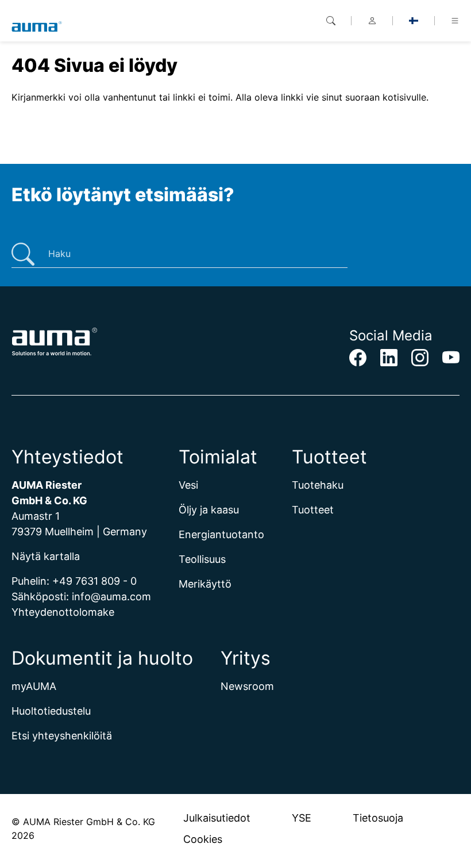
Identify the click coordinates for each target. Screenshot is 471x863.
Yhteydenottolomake (62, 612)
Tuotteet (313, 510)
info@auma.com (111, 596)
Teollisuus (202, 559)
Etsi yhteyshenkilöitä (61, 736)
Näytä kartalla (45, 556)
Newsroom (247, 686)
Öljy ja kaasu (209, 510)
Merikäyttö (205, 584)
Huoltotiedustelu (51, 711)
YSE (301, 818)
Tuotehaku (317, 485)
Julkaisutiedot (216, 818)
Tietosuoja (378, 818)
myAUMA (33, 686)
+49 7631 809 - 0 (94, 581)
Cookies (202, 839)
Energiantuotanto (221, 534)
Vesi (188, 485)
